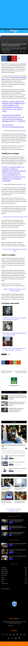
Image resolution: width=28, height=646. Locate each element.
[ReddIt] (19, 362)
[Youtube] (19, 638)
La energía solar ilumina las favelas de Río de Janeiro (14, 216)
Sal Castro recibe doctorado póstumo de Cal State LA (21, 372)
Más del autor (20, 392)
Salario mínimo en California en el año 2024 (18, 543)
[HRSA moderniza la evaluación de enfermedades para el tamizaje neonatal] (4, 403)
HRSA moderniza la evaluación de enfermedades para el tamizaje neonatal (16, 403)
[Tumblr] (8, 638)
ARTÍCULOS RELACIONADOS (11, 392)
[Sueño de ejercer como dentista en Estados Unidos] (4, 557)
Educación (3, 399)
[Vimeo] (15, 638)
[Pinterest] (11, 362)
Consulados (11, 552)
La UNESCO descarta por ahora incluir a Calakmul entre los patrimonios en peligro (16, 410)
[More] (19, 58)
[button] (2, 31)
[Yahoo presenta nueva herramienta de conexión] (4, 463)
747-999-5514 (17, 625)
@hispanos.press (14, 511)
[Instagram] (10, 634)
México (5, 34)
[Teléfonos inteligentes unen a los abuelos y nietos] (4, 470)
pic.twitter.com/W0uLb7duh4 (13, 127)
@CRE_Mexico (16, 101)
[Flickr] (6, 634)
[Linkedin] (13, 634)
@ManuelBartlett (9, 121)
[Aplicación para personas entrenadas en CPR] (14, 434)
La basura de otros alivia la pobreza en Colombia (7, 372)
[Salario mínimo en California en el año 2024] (4, 545)
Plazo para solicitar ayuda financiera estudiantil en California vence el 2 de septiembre (17, 397)
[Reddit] (24, 634)
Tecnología (6, 41)
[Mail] (17, 634)
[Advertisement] (14, 15)
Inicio (2, 34)
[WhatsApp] (15, 362)
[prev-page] (2, 415)
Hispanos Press (4, 448)
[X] (7, 362)
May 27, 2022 (22, 130)
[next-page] (4, 415)
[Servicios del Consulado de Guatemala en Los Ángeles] (4, 551)
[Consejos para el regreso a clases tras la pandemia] (21, 496)
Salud (3, 405)
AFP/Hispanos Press (6, 51)
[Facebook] (3, 362)
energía (8, 354)
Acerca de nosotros (5, 588)
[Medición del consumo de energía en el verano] (4, 457)
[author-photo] (14, 383)
